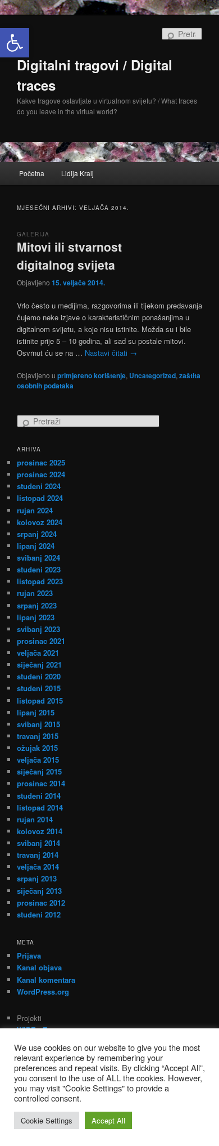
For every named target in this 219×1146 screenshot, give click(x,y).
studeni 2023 (39, 569)
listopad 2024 (40, 498)
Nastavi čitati (111, 352)
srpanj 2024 (37, 534)
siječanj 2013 (39, 890)
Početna (31, 173)
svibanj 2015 (38, 724)
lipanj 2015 (35, 712)
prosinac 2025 (41, 462)
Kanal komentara (46, 979)
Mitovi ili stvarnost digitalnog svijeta (69, 255)
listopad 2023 (40, 581)
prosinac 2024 (41, 474)
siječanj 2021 (39, 664)
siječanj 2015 (39, 771)
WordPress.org (43, 991)
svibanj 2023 (38, 629)
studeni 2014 (39, 795)
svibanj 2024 (38, 557)
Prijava (29, 955)
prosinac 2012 (41, 902)
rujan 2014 (35, 819)
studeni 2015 (39, 688)
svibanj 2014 (38, 843)
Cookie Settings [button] (46, 1120)
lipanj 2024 (35, 545)
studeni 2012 (39, 914)
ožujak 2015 (37, 747)
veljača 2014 (38, 866)
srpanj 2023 (37, 605)
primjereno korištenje (91, 375)
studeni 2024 (39, 486)
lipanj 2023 (35, 617)
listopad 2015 (40, 700)
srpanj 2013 (37, 878)
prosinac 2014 (41, 783)
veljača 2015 (38, 759)
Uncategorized (152, 375)
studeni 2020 (39, 676)
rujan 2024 (35, 510)
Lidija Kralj (77, 173)
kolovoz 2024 (39, 522)
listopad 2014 (40, 807)
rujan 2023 (35, 593)
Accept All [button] (108, 1120)
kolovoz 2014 (39, 831)
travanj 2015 (37, 736)
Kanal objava (39, 967)
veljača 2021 (38, 652)
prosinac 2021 (41, 640)
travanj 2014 (37, 854)
